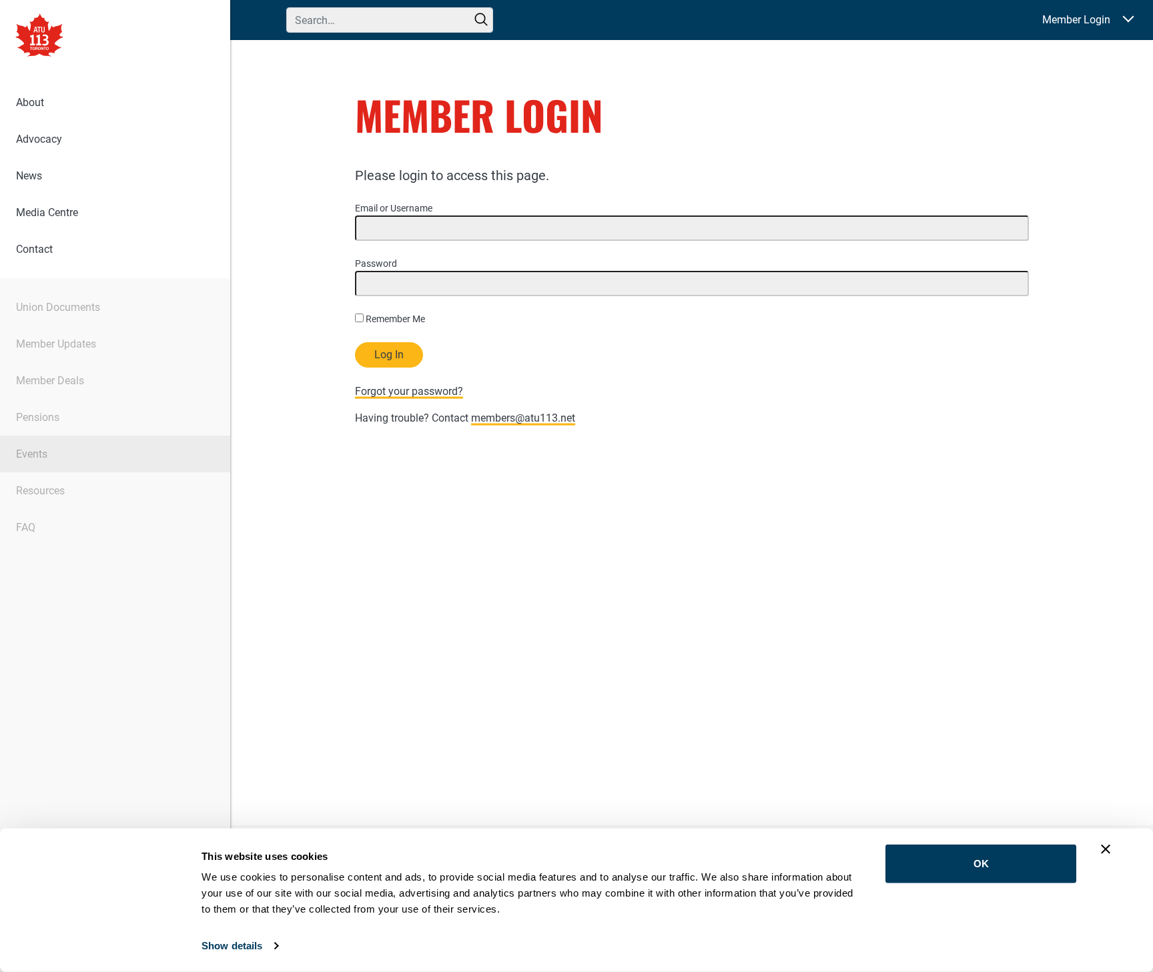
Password (376, 263)
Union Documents (58, 307)
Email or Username (393, 208)
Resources (40, 490)
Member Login (1076, 19)
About (30, 102)
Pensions (37, 417)
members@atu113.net (523, 418)
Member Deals (50, 380)
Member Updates (56, 344)
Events (31, 454)
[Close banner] (1105, 849)
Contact (34, 249)
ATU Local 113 (39, 37)
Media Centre (47, 212)
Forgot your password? (409, 391)
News (29, 175)
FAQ (25, 527)
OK (981, 863)
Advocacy (39, 139)
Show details (232, 945)
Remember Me (394, 319)
